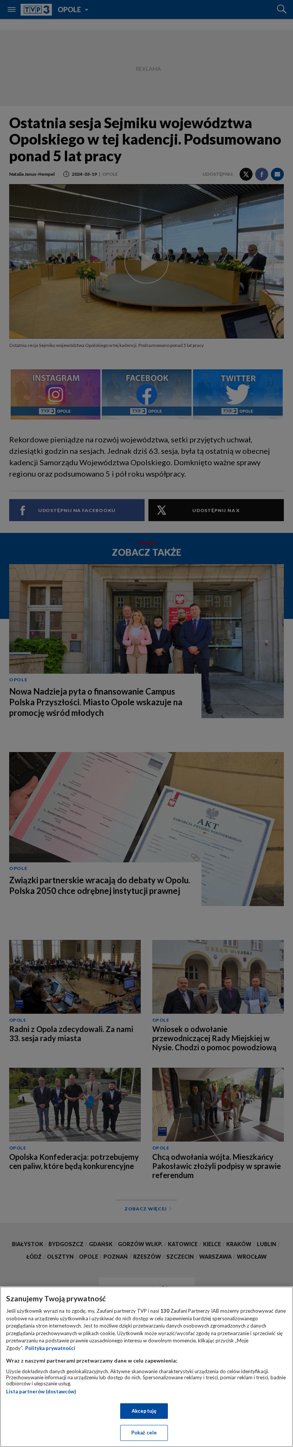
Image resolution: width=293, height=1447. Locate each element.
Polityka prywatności (50, 1348)
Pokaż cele (144, 1433)
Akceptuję (144, 1411)
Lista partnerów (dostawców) (41, 1391)
